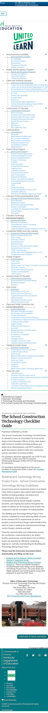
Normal (11, 675)
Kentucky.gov (7, 710)
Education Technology (12, 399)
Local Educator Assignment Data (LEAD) (25, 209)
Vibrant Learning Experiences (21, 388)
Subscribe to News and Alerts (32, 636)
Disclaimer (10, 688)
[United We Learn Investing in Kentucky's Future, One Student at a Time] (24, 36)
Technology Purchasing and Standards (19, 401)
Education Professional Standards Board (25, 198)
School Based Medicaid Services (22, 181)
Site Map (10, 694)
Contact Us (11, 692)
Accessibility (11, 690)
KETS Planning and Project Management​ (24, 596)
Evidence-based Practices (20, 326)
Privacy (9, 683)
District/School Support (12, 397)
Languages (11, 696)
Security (9, 686)
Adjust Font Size (8, 667)
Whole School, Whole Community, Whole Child (27, 369)
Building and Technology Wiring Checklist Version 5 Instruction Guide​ (23, 559)
